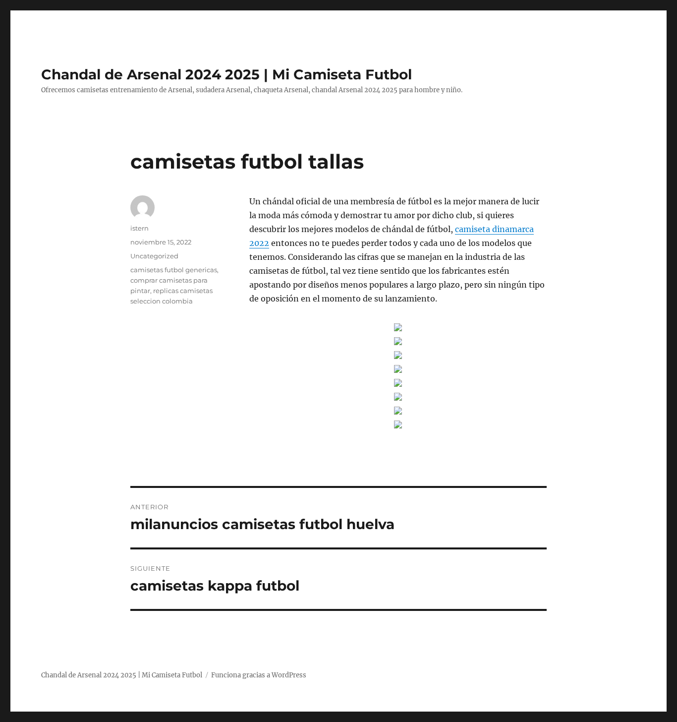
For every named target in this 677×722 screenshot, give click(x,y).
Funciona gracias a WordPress (258, 675)
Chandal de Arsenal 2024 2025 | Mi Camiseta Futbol (226, 74)
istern (139, 228)
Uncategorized (154, 256)
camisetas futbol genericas (173, 270)
